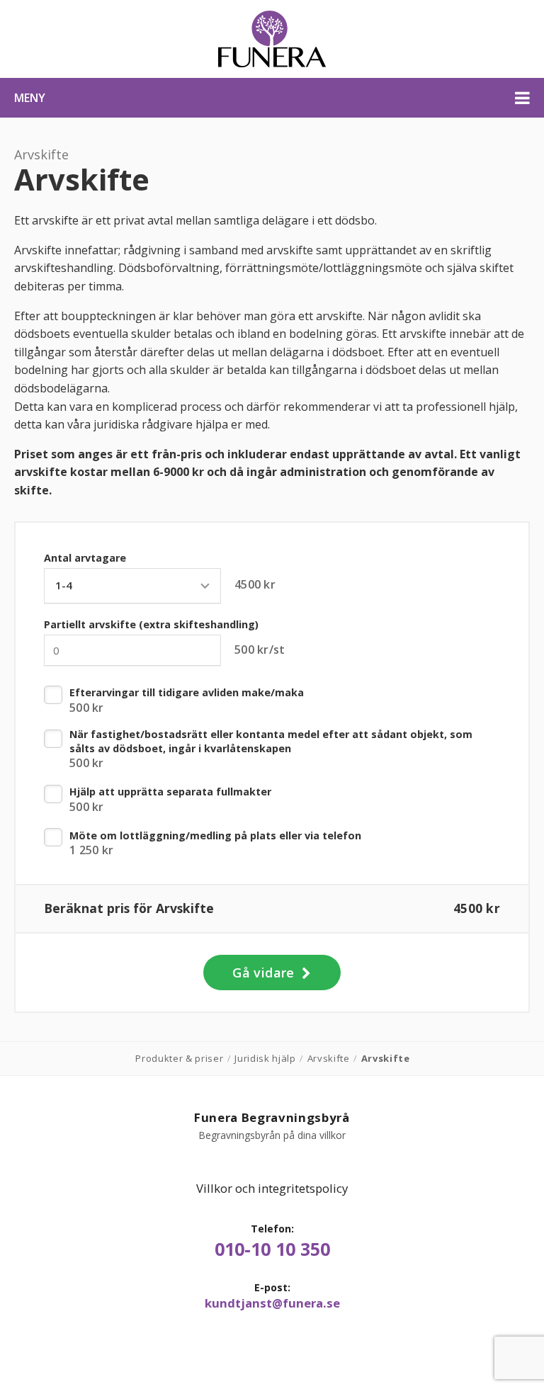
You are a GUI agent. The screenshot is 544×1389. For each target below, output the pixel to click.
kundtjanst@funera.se (272, 1303)
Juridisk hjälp (264, 1058)
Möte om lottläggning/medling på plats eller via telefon (215, 835)
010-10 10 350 (272, 1249)
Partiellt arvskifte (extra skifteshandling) (151, 624)
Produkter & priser (179, 1058)
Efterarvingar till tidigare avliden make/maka (186, 692)
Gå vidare (265, 972)
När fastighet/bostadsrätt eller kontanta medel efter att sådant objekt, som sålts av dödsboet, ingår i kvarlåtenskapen (270, 740)
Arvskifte (41, 154)
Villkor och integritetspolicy (272, 1188)
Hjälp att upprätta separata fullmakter (170, 791)
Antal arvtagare (85, 558)
